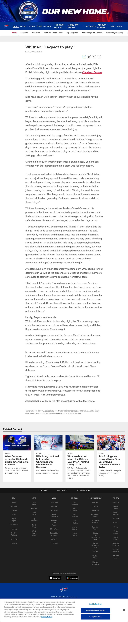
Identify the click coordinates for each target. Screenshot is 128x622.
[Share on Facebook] (84, 58)
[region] (64, 610)
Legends (14, 543)
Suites (116, 527)
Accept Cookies (95, 617)
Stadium (95, 502)
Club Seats (116, 518)
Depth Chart (14, 506)
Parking (95, 506)
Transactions (14, 525)
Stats (14, 514)
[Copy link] (99, 57)
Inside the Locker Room (54, 523)
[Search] (87, 26)
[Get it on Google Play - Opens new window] (72, 579)
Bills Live (54, 506)
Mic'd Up (54, 539)
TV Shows (54, 543)
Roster (14, 502)
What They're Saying (34, 533)
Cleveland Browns (92, 72)
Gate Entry (95, 510)
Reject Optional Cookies (95, 610)
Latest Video (54, 502)
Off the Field (54, 529)
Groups (115, 523)
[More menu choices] (83, 26)
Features (34, 508)
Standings (13, 529)
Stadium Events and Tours (95, 545)
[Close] (124, 610)
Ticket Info (115, 502)
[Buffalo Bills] (64, 589)
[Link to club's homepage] (6, 26)
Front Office (14, 539)
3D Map (95, 552)
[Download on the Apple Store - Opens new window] (55, 578)
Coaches (14, 510)
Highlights (54, 510)
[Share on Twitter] (89, 58)
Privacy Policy (46, 617)
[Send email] (94, 58)
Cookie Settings (95, 604)
